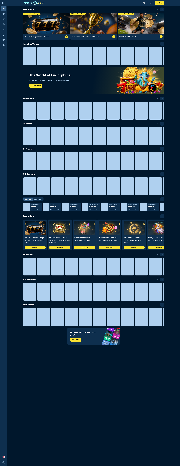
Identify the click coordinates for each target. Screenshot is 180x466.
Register (159, 3)
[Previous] (158, 9)
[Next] (162, 9)
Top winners (28, 199)
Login (150, 3)
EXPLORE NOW (36, 85)
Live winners (38, 199)
